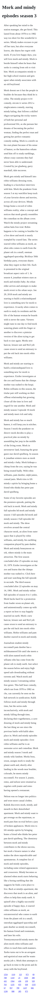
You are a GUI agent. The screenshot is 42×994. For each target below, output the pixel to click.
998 (13, 991)
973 (27, 975)
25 (19, 978)
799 (17, 988)
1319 (12, 978)
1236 (6, 991)
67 (5, 988)
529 (33, 981)
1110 (13, 975)
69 (33, 975)
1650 (26, 978)
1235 (12, 985)
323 (20, 975)
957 (11, 988)
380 (33, 978)
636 (26, 985)
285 (19, 991)
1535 (34, 985)
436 (19, 981)
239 (26, 981)
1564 (12, 981)
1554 (6, 975)
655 (19, 985)
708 (5, 978)
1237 (25, 988)
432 (5, 981)
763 (5, 985)
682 (32, 988)
